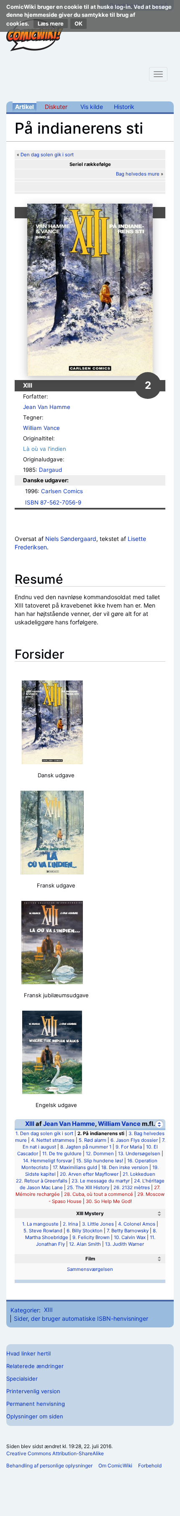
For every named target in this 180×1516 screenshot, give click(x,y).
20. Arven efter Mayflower (89, 1174)
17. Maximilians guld (75, 1167)
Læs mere (51, 23)
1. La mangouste (40, 1224)
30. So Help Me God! (109, 1201)
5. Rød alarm (92, 1140)
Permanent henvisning (35, 1403)
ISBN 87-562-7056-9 (53, 502)
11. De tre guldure (62, 1153)
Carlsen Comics (62, 491)
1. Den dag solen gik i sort (44, 1133)
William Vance (41, 427)
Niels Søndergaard (70, 538)
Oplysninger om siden (34, 1416)
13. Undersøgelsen (139, 1153)
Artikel (24, 106)
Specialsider (22, 1378)
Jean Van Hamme (46, 407)
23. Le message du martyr (101, 1181)
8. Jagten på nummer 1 (85, 1147)
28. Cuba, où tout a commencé (98, 1194)
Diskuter (56, 106)
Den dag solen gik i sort (47, 155)
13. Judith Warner (124, 1244)
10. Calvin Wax (130, 1237)
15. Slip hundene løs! (99, 1161)
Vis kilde (91, 106)
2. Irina (70, 1224)
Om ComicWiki (115, 1465)
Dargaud (50, 469)
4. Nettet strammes (53, 1140)
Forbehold (150, 1465)
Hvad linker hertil (28, 1353)
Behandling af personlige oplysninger (49, 1465)
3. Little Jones (98, 1224)
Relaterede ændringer (35, 1366)
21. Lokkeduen (139, 1174)
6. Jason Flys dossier (134, 1140)
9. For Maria (129, 1147)
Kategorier (24, 1309)
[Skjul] (159, 1124)
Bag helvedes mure (137, 174)
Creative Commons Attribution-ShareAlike (55, 1453)
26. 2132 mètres (131, 1187)
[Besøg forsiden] (34, 35)
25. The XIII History (88, 1187)
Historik (124, 106)
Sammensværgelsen (90, 1269)
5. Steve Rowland (42, 1231)
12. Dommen (100, 1153)
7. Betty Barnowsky (128, 1231)
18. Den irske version (124, 1167)
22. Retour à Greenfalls (41, 1181)
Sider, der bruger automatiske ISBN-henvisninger (81, 1318)
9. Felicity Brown (91, 1237)
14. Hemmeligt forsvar (47, 1161)
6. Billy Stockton (85, 1231)
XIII (29, 1124)
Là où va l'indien (44, 448)
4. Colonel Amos (136, 1224)
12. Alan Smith (85, 1244)
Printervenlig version (33, 1391)
